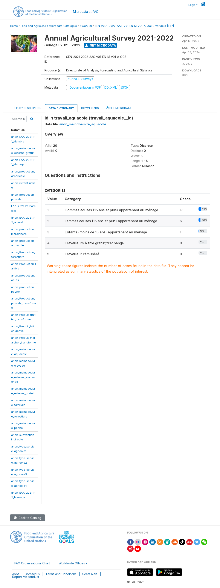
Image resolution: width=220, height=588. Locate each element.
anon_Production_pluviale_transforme (23, 303)
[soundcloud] (174, 542)
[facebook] (130, 542)
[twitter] (197, 542)
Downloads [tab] (90, 108)
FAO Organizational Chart (32, 563)
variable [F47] (164, 25)
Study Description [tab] (27, 108)
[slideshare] (167, 542)
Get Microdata (102, 45)
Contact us (32, 574)
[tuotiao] (189, 542)
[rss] (160, 542)
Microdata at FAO (85, 12)
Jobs (15, 574)
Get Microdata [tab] (120, 108)
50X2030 (86, 25)
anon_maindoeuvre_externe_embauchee (23, 377)
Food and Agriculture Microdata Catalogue (49, 25)
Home (14, 25)
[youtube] (137, 548)
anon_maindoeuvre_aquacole (82, 124)
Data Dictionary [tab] (61, 108)
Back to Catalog (29, 518)
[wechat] (204, 542)
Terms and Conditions (61, 574)
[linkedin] (152, 542)
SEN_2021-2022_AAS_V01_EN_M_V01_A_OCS (124, 25)
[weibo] (130, 548)
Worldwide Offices (72, 563)
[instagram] (145, 542)
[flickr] (137, 542)
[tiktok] (182, 542)
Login (192, 4)
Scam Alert (89, 574)
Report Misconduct (25, 577)
